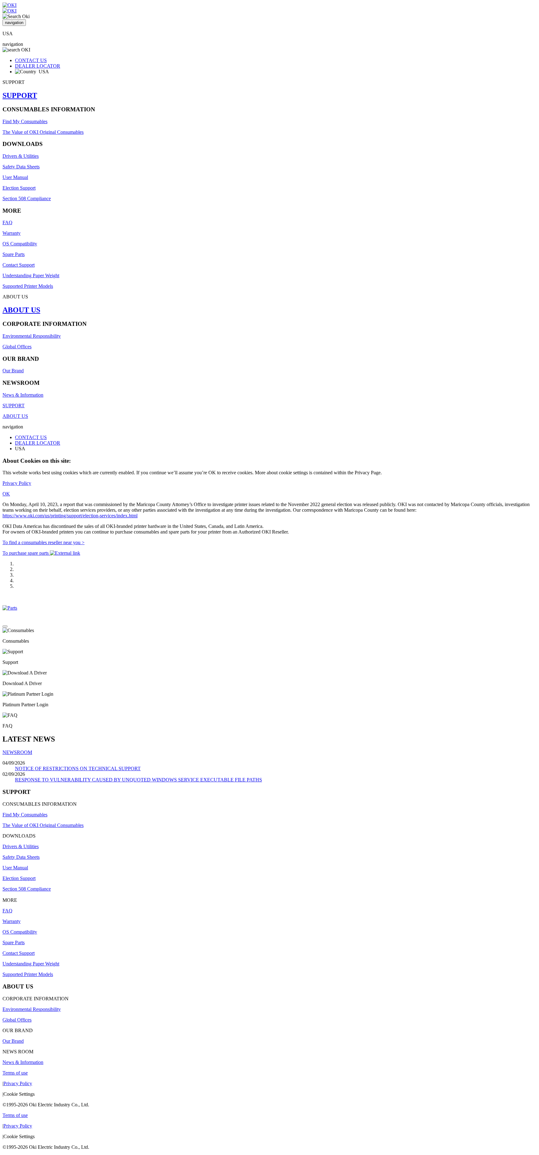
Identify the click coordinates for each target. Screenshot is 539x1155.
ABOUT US (21, 310)
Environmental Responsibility (31, 336)
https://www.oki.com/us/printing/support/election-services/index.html (70, 515)
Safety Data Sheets (21, 166)
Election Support (19, 188)
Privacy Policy (16, 483)
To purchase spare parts (26, 553)
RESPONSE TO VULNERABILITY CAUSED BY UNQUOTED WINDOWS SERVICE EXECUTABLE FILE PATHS (138, 779)
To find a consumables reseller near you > (43, 542)
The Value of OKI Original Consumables (43, 132)
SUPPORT (19, 95)
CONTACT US (31, 60)
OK (6, 493)
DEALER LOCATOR (37, 66)
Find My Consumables (24, 121)
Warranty (11, 233)
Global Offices (17, 346)
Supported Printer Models (27, 286)
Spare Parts (13, 254)
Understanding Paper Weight (30, 275)
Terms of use (15, 1072)
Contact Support (18, 265)
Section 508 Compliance (26, 198)
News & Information (22, 395)
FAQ (7, 222)
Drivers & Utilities (20, 156)
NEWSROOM (17, 752)
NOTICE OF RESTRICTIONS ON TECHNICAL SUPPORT (78, 768)
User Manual (15, 177)
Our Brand (13, 370)
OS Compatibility (19, 243)
